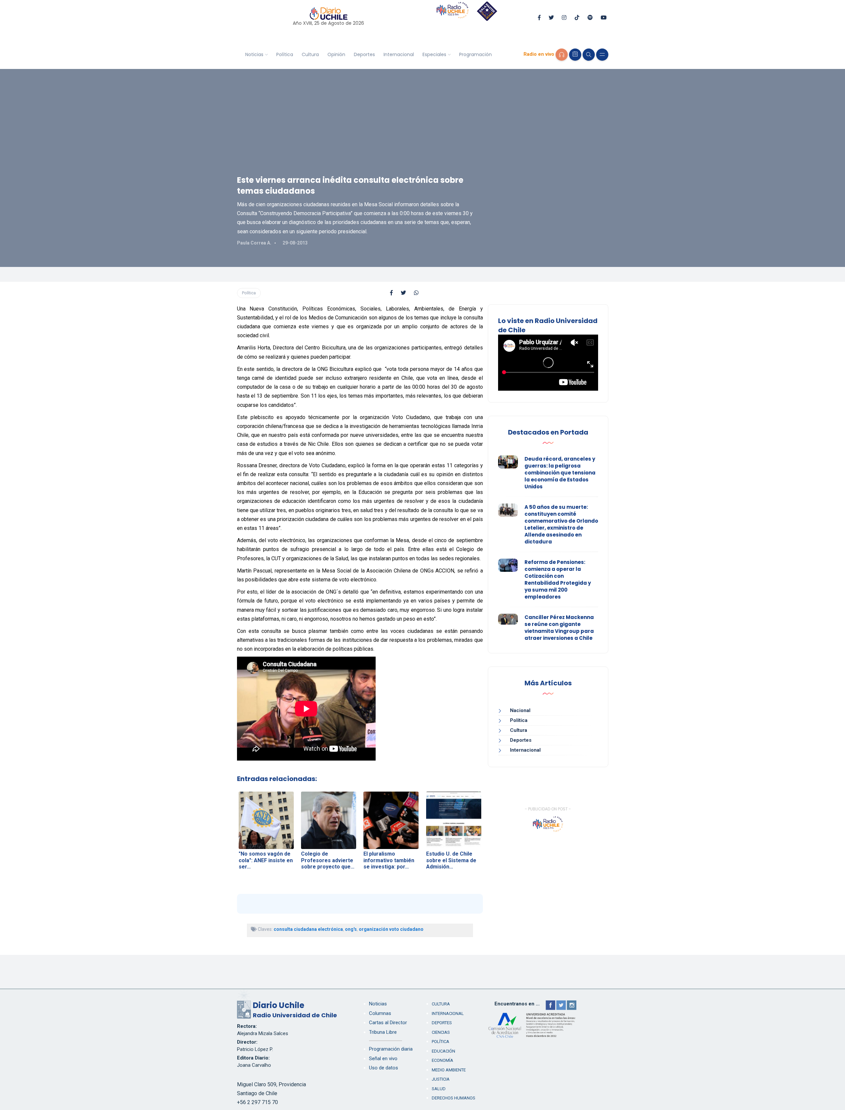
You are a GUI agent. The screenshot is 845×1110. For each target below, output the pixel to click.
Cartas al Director (388, 1023)
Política (284, 54)
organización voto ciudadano (391, 929)
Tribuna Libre (383, 1032)
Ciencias (441, 1032)
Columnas (380, 1013)
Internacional (399, 54)
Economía (442, 1060)
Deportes (364, 54)
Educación (443, 1051)
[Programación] (575, 55)
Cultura (310, 54)
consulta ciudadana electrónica (308, 929)
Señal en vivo (383, 1058)
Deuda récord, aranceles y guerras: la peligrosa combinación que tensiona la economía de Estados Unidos (559, 472)
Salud (439, 1088)
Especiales (434, 54)
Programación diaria (391, 1049)
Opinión (336, 54)
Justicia (441, 1079)
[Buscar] (589, 55)
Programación (475, 54)
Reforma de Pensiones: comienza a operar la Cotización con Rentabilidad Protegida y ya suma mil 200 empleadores (557, 579)
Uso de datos (383, 1068)
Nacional (520, 710)
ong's (351, 929)
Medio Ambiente (449, 1069)
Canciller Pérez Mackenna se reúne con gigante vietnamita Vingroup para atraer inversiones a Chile (559, 627)
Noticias (254, 54)
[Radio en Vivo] (562, 55)
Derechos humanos (453, 1097)
